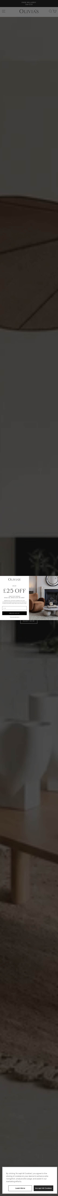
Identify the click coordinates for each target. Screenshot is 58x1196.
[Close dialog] (55, 578)
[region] (29, 1180)
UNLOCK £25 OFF (14, 613)
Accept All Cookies (43, 1188)
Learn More (20, 1188)
